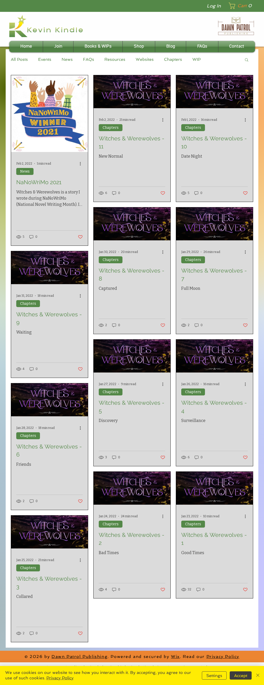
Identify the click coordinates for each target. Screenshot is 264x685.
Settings (214, 675)
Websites (145, 59)
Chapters (173, 59)
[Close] (258, 675)
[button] (242, 6)
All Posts (19, 59)
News (67, 59)
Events (44, 59)
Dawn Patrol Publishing (80, 656)
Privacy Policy (223, 656)
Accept (240, 675)
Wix (175, 656)
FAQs (88, 59)
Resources (114, 59)
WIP (196, 59)
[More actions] (82, 163)
